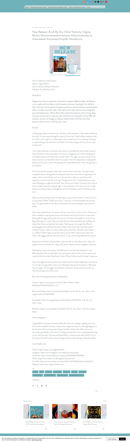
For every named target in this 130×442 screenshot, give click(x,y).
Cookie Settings (112, 439)
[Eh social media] (106, 2)
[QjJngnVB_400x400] (87, 2)
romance (74, 372)
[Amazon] (98, 2)
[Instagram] (93, 2)
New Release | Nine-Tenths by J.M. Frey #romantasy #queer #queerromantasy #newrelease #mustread (35, 423)
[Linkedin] (103, 2)
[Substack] (85, 2)
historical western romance (76, 375)
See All (105, 401)
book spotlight (57, 372)
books (41, 372)
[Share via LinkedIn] (42, 386)
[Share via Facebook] (33, 386)
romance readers (37, 375)
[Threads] (95, 2)
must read (48, 372)
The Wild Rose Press (50, 375)
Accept (122, 439)
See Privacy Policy (37, 440)
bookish (35, 372)
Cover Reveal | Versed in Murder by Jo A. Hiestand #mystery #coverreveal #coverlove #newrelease (64, 423)
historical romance (62, 375)
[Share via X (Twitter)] (37, 386)
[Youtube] (101, 2)
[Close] (128, 439)
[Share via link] (46, 386)
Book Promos (36, 380)
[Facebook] (90, 2)
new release (82, 372)
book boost (66, 372)
